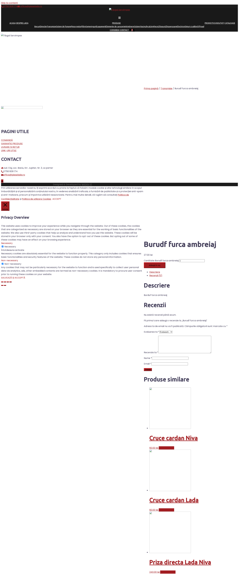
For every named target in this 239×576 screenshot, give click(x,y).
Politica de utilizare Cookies (36, 199)
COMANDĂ (7, 140)
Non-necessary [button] (9, 260)
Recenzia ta (151, 352)
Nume (148, 358)
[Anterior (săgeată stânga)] (2, 285)
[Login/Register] (134, 30)
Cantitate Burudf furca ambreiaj (161, 260)
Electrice (181, 26)
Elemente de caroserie (115, 26)
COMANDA (114, 30)
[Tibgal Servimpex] (119, 9)
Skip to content (9, 2)
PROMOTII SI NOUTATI (214, 23)
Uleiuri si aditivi (191, 26)
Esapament (101, 26)
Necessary (10, 246)
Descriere (154, 272)
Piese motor (76, 26)
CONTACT (124, 30)
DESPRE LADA (22, 23)
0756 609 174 (10, 6)
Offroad (200, 26)
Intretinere (129, 26)
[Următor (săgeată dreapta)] (5, 285)
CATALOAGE (229, 23)
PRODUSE (116, 23)
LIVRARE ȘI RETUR (10, 147)
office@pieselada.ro (31, 6)
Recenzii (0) (155, 275)
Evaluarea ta (151, 331)
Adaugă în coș (154, 265)
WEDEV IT (87, 184)
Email (147, 363)
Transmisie (51, 26)
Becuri (37, 26)
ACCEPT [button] (56, 199)
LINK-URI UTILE (8, 150)
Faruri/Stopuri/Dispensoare (165, 26)
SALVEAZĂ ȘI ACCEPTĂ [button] (13, 277)
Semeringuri (91, 26)
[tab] (193, 272)
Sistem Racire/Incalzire (144, 26)
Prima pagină (151, 88)
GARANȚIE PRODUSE (12, 143)
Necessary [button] (7, 243)
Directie (43, 26)
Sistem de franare (63, 26)
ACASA (13, 23)
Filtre (83, 26)
